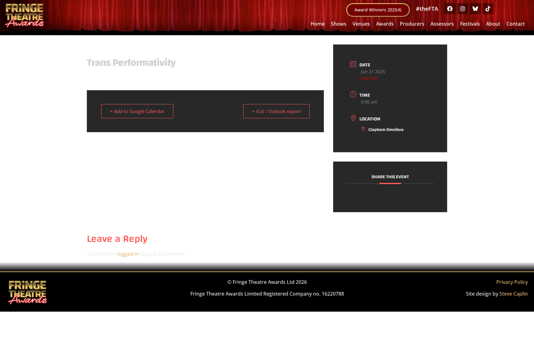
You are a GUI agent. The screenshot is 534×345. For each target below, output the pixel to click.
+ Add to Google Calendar (137, 111)
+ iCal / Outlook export (276, 111)
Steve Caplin (513, 293)
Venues (361, 23)
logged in (128, 253)
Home (318, 23)
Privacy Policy (512, 282)
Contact (515, 23)
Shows (338, 23)
